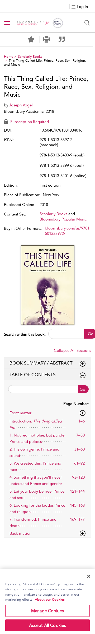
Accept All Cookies (47, 625)
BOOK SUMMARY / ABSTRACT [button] (41, 363)
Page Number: (76, 403)
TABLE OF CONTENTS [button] (32, 374)
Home (8, 57)
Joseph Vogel (21, 105)
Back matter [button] (20, 533)
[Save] (31, 39)
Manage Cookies (47, 610)
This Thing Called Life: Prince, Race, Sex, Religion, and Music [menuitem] (45, 62)
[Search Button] (87, 22)
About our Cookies (50, 599)
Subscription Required (29, 121)
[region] (47, 601)
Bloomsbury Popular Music (63, 219)
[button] (46, 39)
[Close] (88, 576)
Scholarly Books (30, 57)
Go (82, 389)
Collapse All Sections (72, 350)
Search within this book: (25, 334)
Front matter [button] (20, 413)
